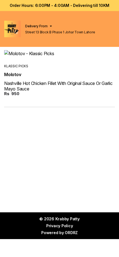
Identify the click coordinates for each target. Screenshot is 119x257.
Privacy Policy (59, 225)
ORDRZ (71, 232)
